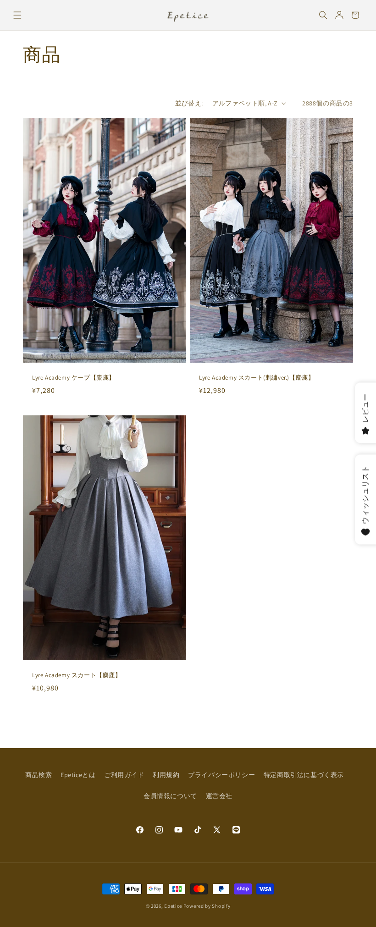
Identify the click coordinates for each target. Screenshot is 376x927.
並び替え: (189, 103)
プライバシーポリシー (221, 775)
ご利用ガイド (124, 775)
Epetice (173, 906)
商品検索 (38, 775)
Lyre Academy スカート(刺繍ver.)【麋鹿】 (256, 377)
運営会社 (219, 796)
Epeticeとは (78, 775)
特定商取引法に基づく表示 (304, 775)
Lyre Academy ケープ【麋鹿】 (73, 377)
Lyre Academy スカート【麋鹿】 (77, 675)
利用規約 (166, 775)
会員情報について (170, 796)
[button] (17, 15)
